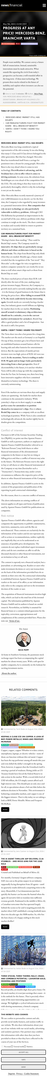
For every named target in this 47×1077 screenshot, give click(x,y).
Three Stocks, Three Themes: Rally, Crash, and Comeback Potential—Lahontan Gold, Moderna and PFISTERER (23, 978)
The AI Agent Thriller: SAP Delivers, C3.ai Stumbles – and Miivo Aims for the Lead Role (22, 861)
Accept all (23, 1052)
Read (5, 809)
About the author (9, 673)
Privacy (19, 1073)
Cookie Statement (31, 1073)
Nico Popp (38, 94)
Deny (23, 1067)
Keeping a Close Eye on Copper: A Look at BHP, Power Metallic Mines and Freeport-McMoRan (22, 739)
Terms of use (14, 620)
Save (23, 1059)
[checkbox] (2, 1046)
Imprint (11, 1073)
